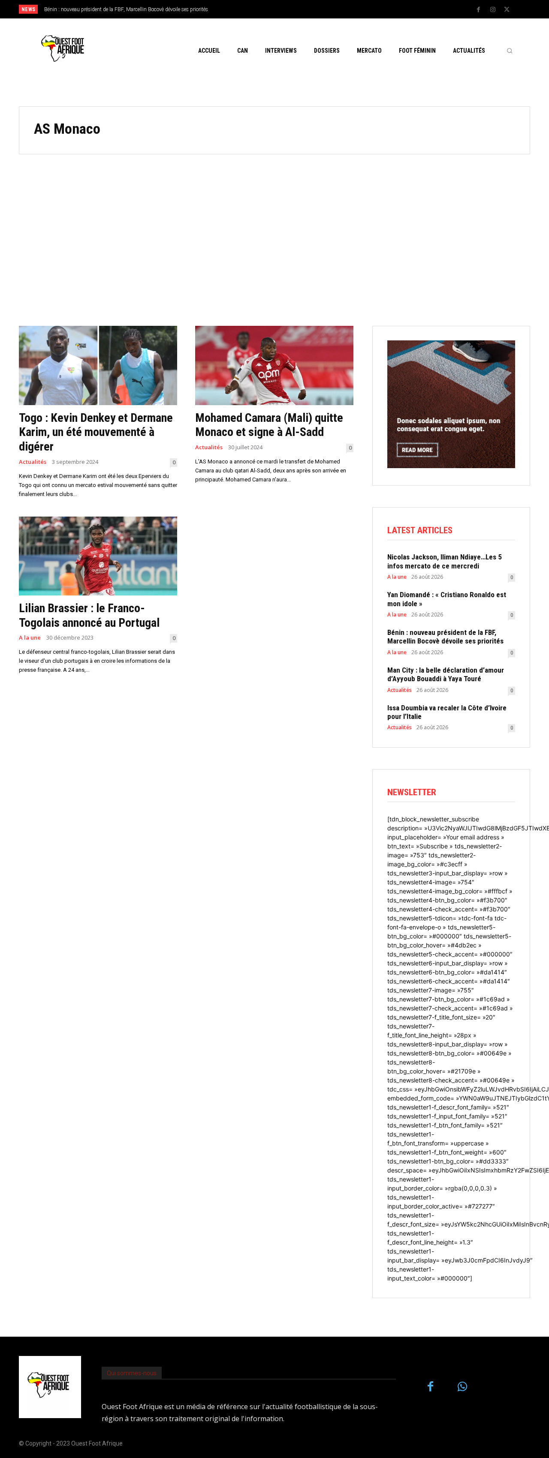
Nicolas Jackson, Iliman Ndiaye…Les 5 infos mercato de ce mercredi (444, 561)
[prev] (289, 9)
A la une (30, 637)
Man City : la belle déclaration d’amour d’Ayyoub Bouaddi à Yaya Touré (126, 9)
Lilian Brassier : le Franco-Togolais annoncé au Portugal (89, 615)
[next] (303, 9)
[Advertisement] (274, 240)
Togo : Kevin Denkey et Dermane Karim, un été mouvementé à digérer (96, 432)
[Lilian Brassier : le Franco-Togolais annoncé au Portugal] (98, 556)
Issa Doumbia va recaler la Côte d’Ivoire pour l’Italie (447, 712)
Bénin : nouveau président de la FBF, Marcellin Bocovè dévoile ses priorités (445, 636)
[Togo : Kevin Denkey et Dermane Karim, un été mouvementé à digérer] (98, 365)
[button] (509, 50)
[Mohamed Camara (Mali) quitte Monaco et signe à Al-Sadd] (274, 365)
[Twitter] (507, 10)
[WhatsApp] (463, 1387)
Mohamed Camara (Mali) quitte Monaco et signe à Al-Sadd (269, 425)
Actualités (32, 462)
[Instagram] (493, 10)
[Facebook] (479, 10)
